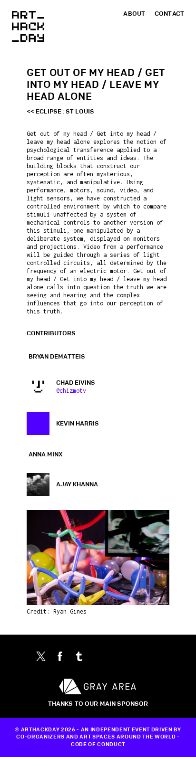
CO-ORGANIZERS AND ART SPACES (65, 737)
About (134, 14)
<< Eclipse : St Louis (60, 111)
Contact (169, 14)
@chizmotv (71, 390)
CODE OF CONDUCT (98, 744)
